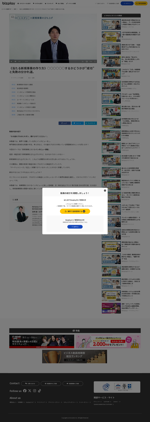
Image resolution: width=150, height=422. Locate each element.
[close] (105, 190)
